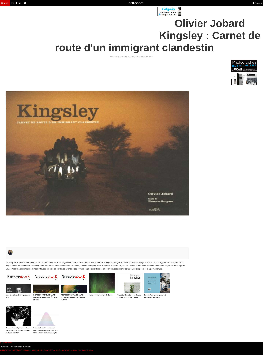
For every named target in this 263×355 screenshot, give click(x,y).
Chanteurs (82, 350)
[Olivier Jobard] (10, 254)
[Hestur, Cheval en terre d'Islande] (102, 283)
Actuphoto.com (7, 343)
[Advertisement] (119, 21)
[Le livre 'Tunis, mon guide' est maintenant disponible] (157, 283)
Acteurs (74, 350)
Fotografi (35, 350)
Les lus (16, 3)
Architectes (66, 350)
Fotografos (27, 350)
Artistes (58, 350)
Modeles (90, 350)
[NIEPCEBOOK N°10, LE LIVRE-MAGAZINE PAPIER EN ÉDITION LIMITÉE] (74, 283)
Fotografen (44, 350)
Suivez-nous (27, 346)
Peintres (52, 350)
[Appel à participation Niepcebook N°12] (18, 283)
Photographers (17, 350)
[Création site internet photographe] (169, 16)
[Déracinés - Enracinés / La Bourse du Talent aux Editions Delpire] (129, 283)
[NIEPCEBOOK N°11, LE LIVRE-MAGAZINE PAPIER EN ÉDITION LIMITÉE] (46, 283)
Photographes (5, 350)
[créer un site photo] (244, 85)
